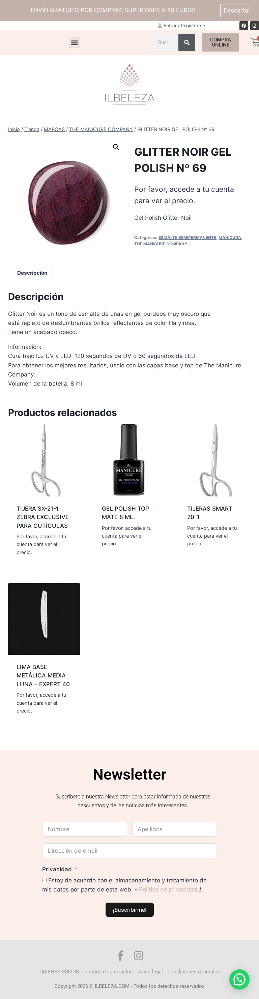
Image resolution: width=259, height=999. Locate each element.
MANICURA (230, 237)
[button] (74, 42)
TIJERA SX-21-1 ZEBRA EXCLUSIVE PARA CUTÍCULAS (43, 517)
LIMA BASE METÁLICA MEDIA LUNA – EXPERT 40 (43, 676)
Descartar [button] (237, 10)
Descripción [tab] (32, 273)
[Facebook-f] (120, 955)
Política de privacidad (168, 889)
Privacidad (57, 869)
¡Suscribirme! (130, 909)
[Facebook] (243, 25)
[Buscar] (186, 42)
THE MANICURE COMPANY (161, 243)
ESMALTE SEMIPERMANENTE (187, 237)
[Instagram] (254, 25)
